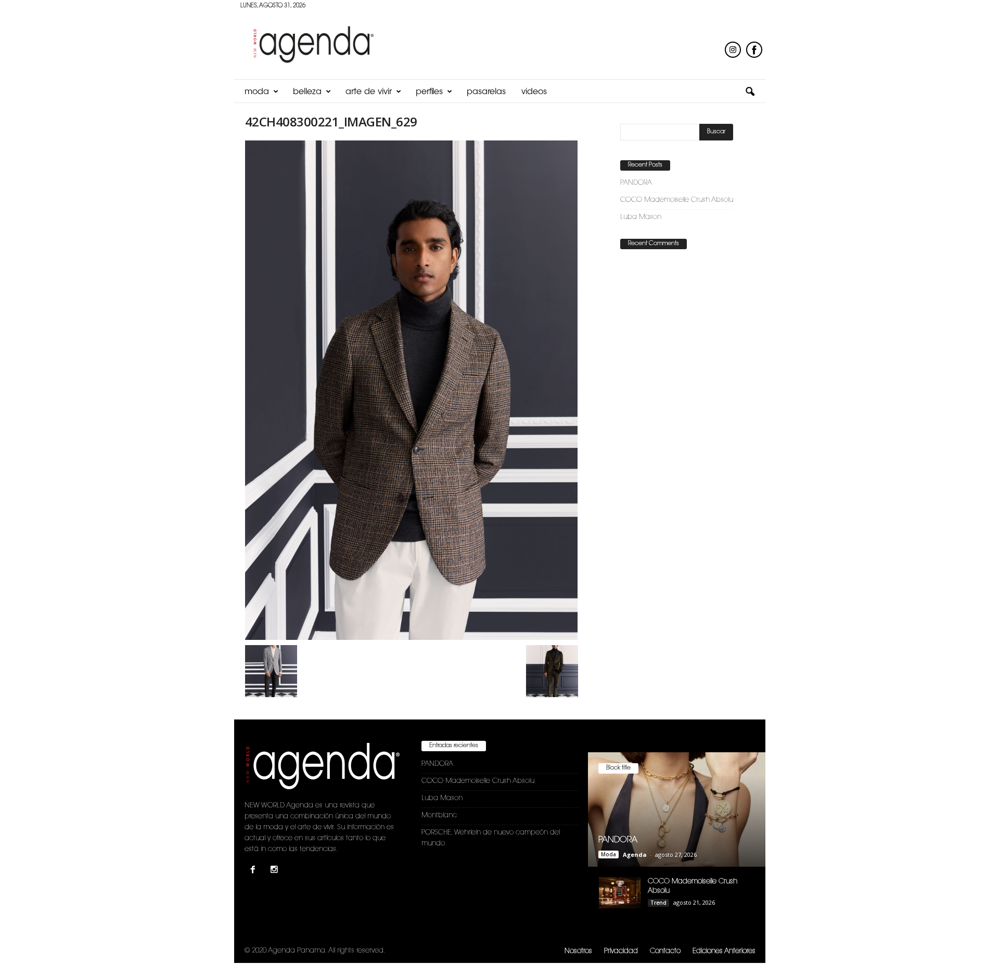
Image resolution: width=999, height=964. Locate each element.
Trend (658, 902)
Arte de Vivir (368, 92)
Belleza (307, 92)
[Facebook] (255, 871)
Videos (534, 92)
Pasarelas (486, 92)
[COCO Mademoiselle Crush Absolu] (620, 892)
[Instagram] (275, 871)
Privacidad (621, 951)
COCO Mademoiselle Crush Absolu (676, 200)
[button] (749, 92)
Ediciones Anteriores (724, 951)
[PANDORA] (676, 809)
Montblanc (439, 815)
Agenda (635, 854)
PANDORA (636, 182)
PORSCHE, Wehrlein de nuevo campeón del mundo (490, 838)
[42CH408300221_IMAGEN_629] (411, 390)
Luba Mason (640, 217)
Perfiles (429, 92)
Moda (257, 92)
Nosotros (578, 951)
